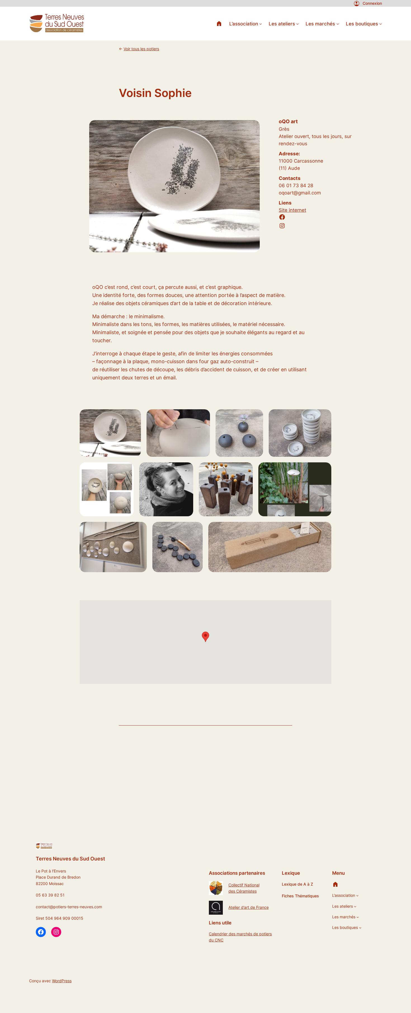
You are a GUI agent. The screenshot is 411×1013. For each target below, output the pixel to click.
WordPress (62, 980)
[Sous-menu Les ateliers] (297, 23)
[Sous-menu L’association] (260, 23)
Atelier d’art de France (248, 907)
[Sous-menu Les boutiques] (380, 23)
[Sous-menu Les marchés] (337, 23)
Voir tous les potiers (141, 48)
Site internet (292, 210)
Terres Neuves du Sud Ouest (70, 858)
